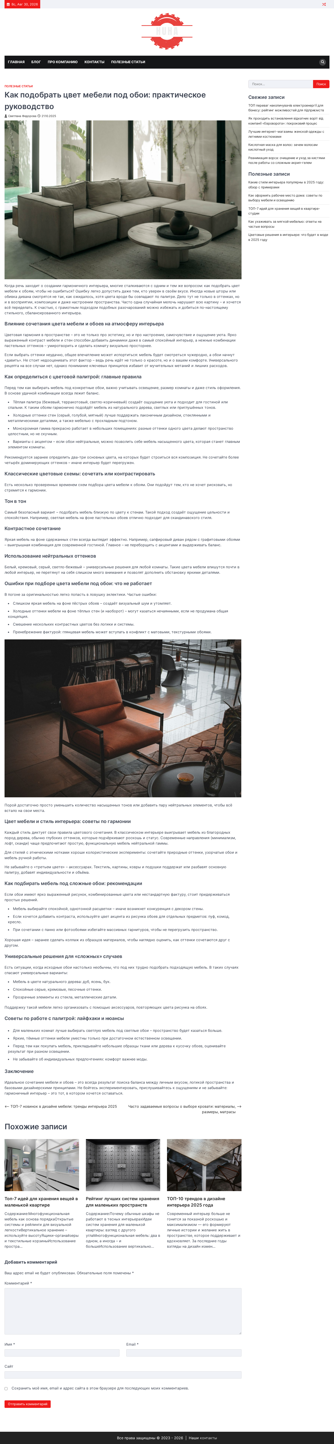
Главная (16, 62)
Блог (36, 62)
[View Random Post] (324, 4)
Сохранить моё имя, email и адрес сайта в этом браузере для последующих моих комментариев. (100, 1388)
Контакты (94, 62)
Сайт (9, 1366)
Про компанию (63, 62)
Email (132, 1344)
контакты (208, 1438)
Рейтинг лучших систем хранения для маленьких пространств (122, 1202)
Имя (10, 1344)
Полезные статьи (128, 62)
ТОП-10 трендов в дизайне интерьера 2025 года (196, 1202)
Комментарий (18, 1283)
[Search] (322, 62)
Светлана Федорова (22, 116)
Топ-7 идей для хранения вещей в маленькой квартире (41, 1202)
